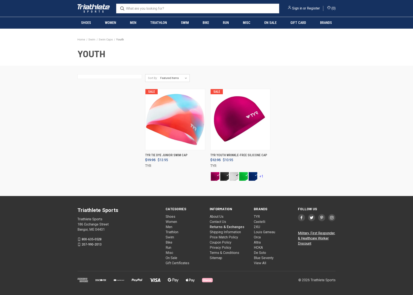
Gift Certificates (177, 263)
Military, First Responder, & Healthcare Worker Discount (316, 238)
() (333, 8)
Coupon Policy (220, 242)
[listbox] (175, 78)
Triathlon (158, 23)
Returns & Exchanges (227, 227)
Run (226, 23)
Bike (206, 23)
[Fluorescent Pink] (215, 176)
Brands (326, 23)
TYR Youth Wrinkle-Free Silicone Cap (238, 155)
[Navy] (252, 176)
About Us (216, 217)
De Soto (260, 253)
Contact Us (218, 222)
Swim (185, 23)
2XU (257, 227)
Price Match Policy (224, 237)
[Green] (243, 176)
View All (260, 263)
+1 (261, 176)
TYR (257, 217)
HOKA (258, 248)
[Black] (224, 176)
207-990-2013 (92, 244)
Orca (257, 237)
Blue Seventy (264, 258)
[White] (234, 176)
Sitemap (216, 258)
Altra (257, 242)
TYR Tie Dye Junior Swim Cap (166, 155)
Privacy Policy (220, 248)
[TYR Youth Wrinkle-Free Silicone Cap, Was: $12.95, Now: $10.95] (240, 119)
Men (133, 23)
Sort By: (152, 78)
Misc (246, 23)
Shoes (86, 23)
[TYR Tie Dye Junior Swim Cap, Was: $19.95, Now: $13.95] (175, 119)
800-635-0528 (92, 239)
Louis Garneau (264, 232)
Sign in (297, 8)
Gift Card (298, 23)
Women (110, 23)
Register (313, 8)
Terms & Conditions (224, 253)
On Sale (270, 23)
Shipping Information (225, 232)
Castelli (259, 222)
